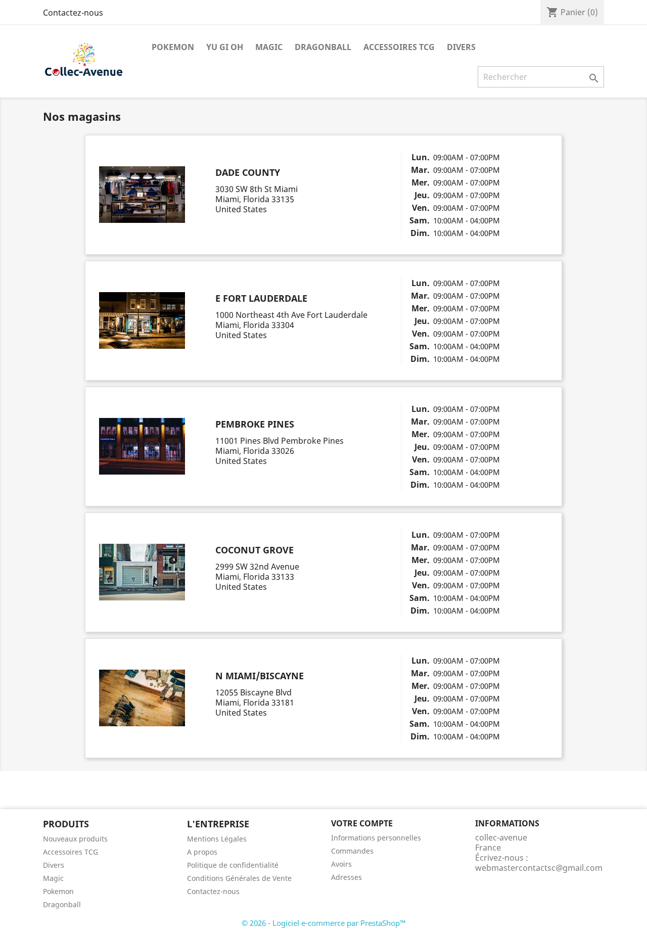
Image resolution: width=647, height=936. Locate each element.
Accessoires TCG (399, 47)
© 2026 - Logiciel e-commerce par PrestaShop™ (324, 923)
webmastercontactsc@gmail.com (539, 867)
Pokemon (173, 47)
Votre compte (362, 823)
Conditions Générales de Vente (239, 878)
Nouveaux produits (75, 839)
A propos (202, 852)
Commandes (352, 851)
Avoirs (341, 864)
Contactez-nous (73, 12)
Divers (461, 47)
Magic (269, 47)
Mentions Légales (217, 839)
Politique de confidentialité (233, 865)
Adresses (346, 877)
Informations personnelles (376, 838)
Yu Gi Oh (224, 47)
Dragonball (323, 47)
